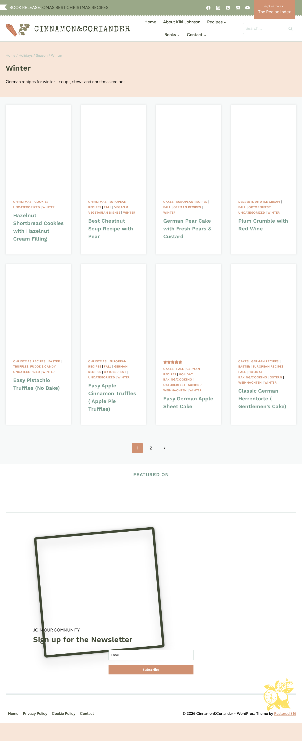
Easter (54, 361)
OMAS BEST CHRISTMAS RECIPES (75, 7)
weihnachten (175, 390)
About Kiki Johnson (181, 22)
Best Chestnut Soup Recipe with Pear (110, 228)
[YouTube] (247, 8)
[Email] (238, 8)
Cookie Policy (64, 713)
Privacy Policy (35, 713)
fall (108, 207)
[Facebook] (208, 8)
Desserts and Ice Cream (259, 201)
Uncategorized (26, 207)
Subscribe (151, 669)
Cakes (168, 201)
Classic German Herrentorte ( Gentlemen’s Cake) (262, 398)
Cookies (41, 201)
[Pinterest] (228, 8)
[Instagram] (218, 8)
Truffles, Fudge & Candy (34, 366)
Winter (48, 207)
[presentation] (38, 148)
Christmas (22, 201)
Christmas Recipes (29, 361)
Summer (195, 385)
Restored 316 (285, 713)
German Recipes (187, 207)
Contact (87, 713)
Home (150, 22)
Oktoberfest (259, 207)
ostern (276, 377)
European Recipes (191, 201)
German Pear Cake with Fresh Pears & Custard (187, 228)
